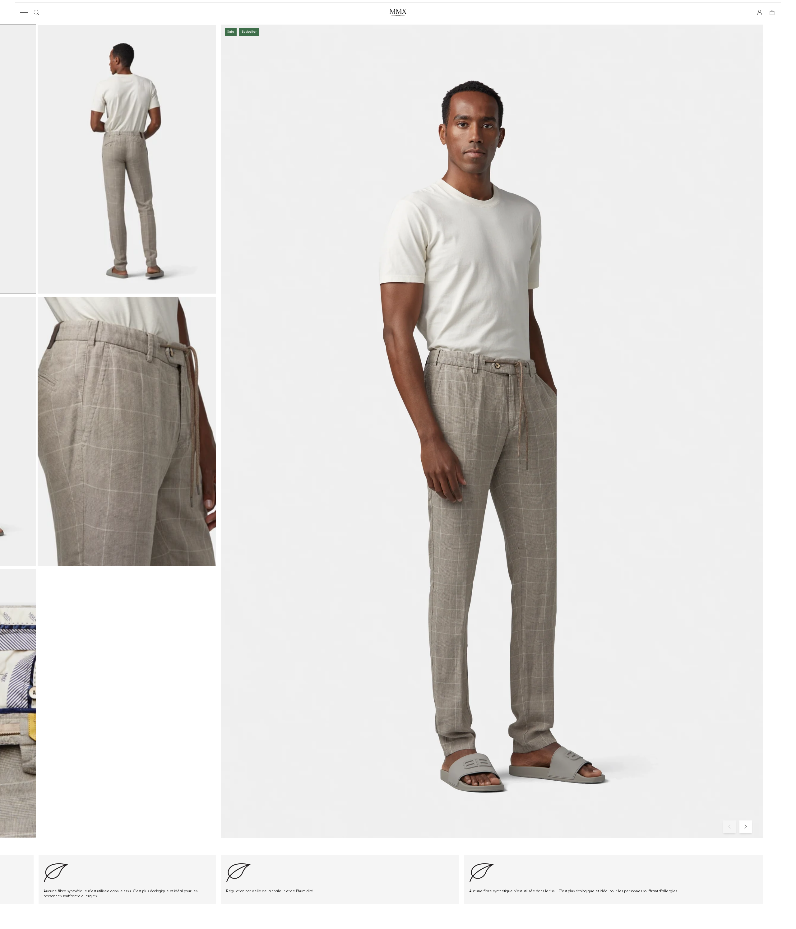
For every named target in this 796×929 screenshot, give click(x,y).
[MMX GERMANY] (398, 12)
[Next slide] (745, 826)
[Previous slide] (729, 826)
